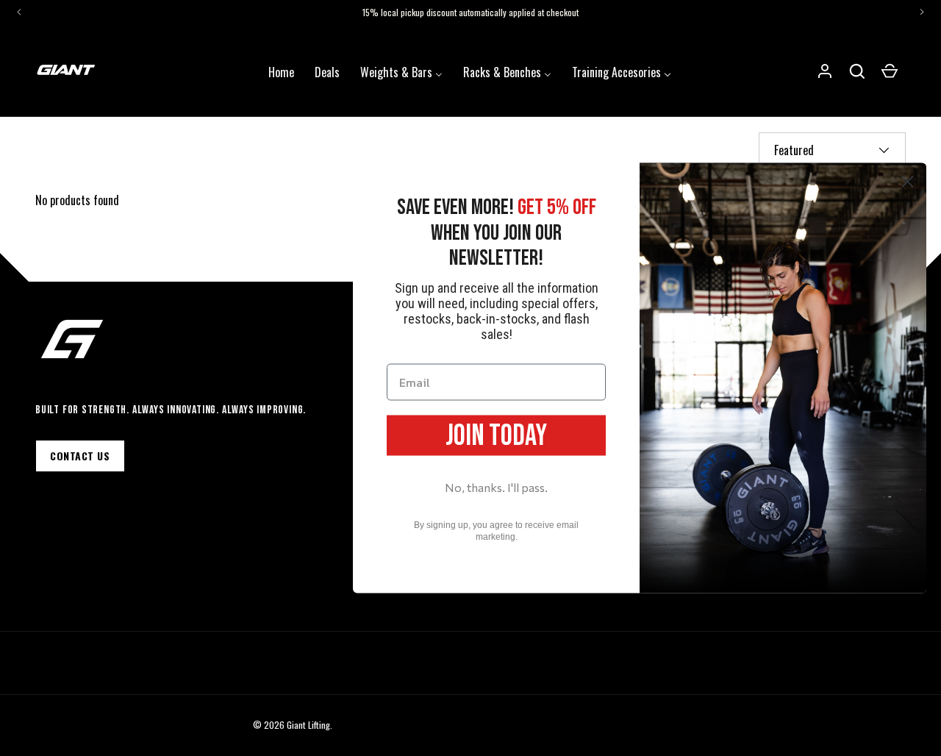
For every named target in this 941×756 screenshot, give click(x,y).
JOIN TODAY (496, 435)
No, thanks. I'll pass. (496, 486)
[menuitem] (281, 70)
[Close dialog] (907, 182)
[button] (857, 71)
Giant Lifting (308, 725)
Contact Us (80, 455)
